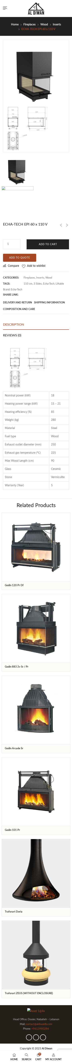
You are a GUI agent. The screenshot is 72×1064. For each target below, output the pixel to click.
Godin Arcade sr (14, 748)
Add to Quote (19, 258)
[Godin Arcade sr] (36, 710)
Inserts (57, 24)
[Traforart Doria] (36, 873)
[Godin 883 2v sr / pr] (36, 628)
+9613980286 (40, 1029)
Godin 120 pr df (14, 585)
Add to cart (48, 244)
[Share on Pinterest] (45, 294)
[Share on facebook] (24, 294)
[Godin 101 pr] (36, 791)
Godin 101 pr (12, 830)
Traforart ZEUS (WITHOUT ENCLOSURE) (29, 993)
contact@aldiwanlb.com (39, 1024)
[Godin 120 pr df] (36, 547)
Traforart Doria (13, 912)
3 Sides (38, 284)
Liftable (60, 284)
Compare (13, 266)
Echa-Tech (48, 284)
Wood (44, 24)
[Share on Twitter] (29, 294)
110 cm (28, 284)
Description (13, 324)
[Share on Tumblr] (40, 294)
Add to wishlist (36, 266)
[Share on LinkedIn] (35, 294)
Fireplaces (29, 24)
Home (15, 24)
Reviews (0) (12, 335)
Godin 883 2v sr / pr (16, 667)
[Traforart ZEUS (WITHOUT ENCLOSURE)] (36, 955)
